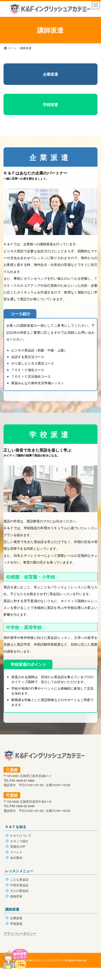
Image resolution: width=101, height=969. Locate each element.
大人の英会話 (19, 891)
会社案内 (16, 858)
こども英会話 (19, 879)
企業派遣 (50, 74)
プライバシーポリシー (20, 933)
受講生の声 (17, 846)
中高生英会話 (19, 885)
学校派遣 (50, 104)
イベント (16, 852)
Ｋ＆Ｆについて (20, 835)
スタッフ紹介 (19, 841)
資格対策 (16, 896)
